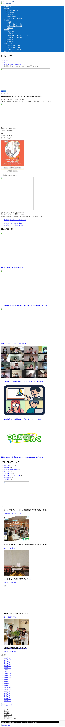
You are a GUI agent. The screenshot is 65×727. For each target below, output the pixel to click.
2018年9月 (7, 699)
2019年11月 (7, 689)
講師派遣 (10, 39)
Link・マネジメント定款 (14, 24)
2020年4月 (7, 683)
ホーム (6, 709)
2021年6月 (7, 664)
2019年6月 (7, 695)
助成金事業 (7, 6)
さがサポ (10, 14)
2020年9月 (7, 679)
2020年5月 (7, 681)
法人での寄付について (14, 47)
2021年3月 (7, 668)
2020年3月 (7, 685)
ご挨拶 (9, 22)
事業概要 (6, 30)
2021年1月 (7, 672)
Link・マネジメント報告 (14, 26)
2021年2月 (7, 670)
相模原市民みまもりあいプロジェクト (18, 36)
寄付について (8, 43)
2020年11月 (7, 676)
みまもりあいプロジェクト (15, 16)
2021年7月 (7, 662)
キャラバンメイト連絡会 (14, 18)
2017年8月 (7, 701)
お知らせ (6, 8)
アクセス (10, 28)
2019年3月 (7, 697)
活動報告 (6, 479)
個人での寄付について (14, 45)
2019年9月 (7, 691)
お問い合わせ (8, 51)
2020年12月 (7, 674)
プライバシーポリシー (11, 719)
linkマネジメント (12, 10)
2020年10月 (7, 677)
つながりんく (11, 12)
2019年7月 (7, 693)
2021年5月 (7, 666)
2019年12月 (7, 687)
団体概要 (6, 20)
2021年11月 (7, 660)
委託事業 (10, 41)
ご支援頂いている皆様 (14, 49)
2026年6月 (7, 658)
